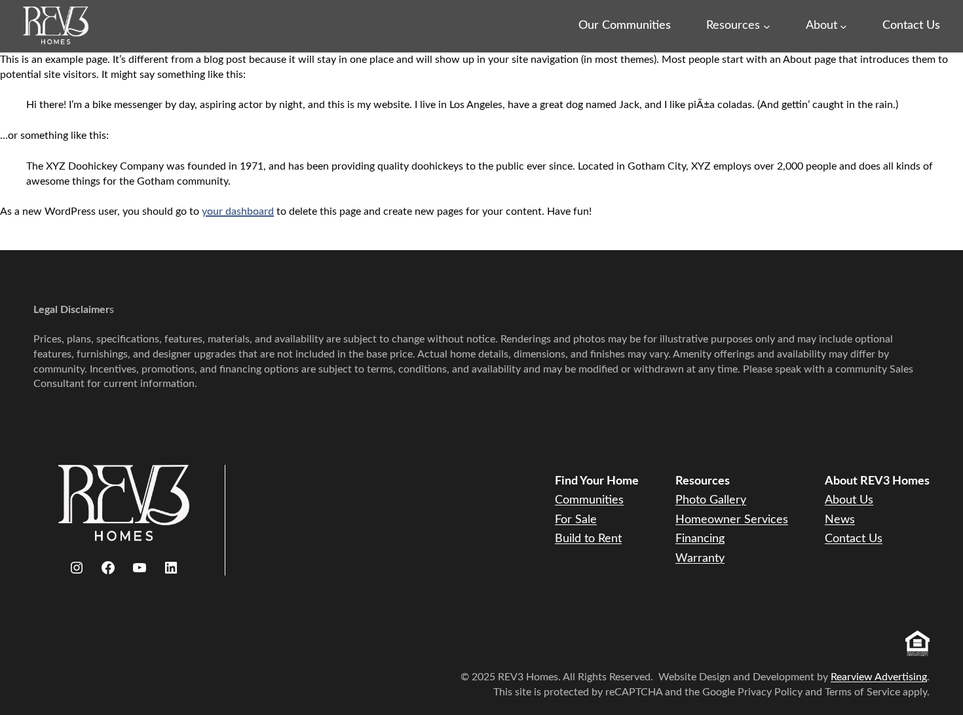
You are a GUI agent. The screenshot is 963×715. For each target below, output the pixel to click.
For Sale (576, 520)
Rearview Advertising (879, 677)
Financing (700, 539)
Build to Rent (588, 539)
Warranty (700, 558)
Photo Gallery (710, 500)
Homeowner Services (731, 520)
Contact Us (853, 539)
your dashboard (238, 211)
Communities (589, 500)
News (840, 520)
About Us (849, 500)
